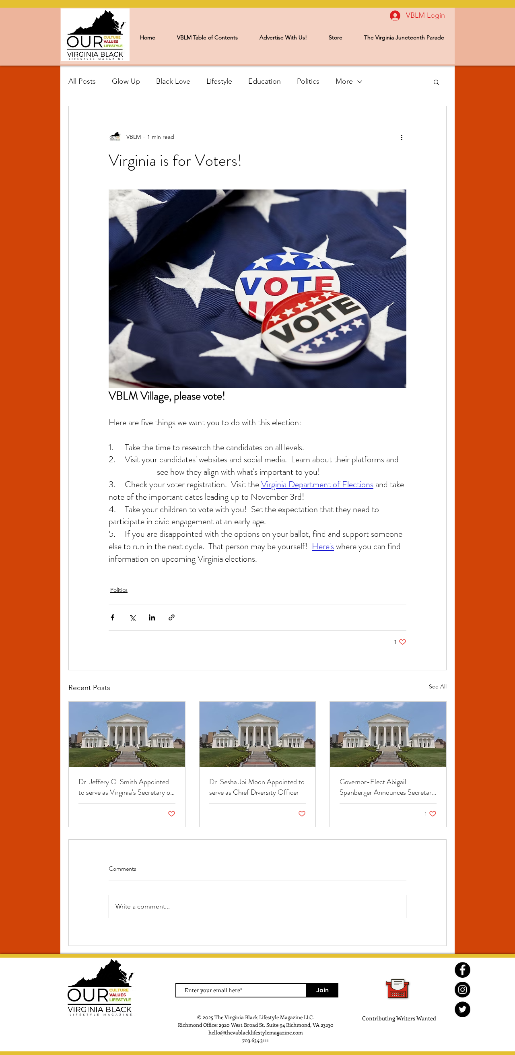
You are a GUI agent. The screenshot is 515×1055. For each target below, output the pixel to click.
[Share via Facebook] (112, 617)
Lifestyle (219, 81)
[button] (436, 81)
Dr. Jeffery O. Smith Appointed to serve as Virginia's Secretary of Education (125, 787)
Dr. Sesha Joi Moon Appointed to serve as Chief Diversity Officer (257, 787)
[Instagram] (462, 989)
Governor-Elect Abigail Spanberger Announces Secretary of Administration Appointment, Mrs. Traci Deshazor (387, 787)
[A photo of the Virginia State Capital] (258, 734)
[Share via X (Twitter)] (132, 617)
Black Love (173, 81)
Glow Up (126, 81)
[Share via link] (171, 617)
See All (438, 686)
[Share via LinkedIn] (152, 617)
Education (264, 81)
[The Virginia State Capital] (127, 734)
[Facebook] (462, 970)
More (344, 81)
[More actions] (401, 137)
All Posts (82, 81)
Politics (308, 81)
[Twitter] (462, 1009)
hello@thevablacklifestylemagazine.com (255, 1032)
